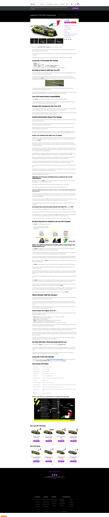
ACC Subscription (49, 4)
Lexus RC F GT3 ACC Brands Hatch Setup (61, 437)
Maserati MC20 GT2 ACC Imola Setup (36, 457)
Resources (56, 4)
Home (59, 14)
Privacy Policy (64, 511)
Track (62, 14)
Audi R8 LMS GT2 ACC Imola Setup (49, 457)
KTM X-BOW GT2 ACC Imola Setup (61, 457)
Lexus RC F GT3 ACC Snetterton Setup (36, 437)
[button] (44, 4)
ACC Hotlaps (62, 4)
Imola (64, 14)
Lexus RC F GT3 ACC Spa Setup (48, 437)
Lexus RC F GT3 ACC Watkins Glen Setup (73, 437)
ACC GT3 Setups (71, 25)
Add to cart (67, 22)
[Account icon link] (79, 4)
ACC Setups (42, 4)
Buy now (73, 22)
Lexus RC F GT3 (66, 26)
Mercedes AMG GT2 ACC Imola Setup (73, 457)
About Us (67, 4)
